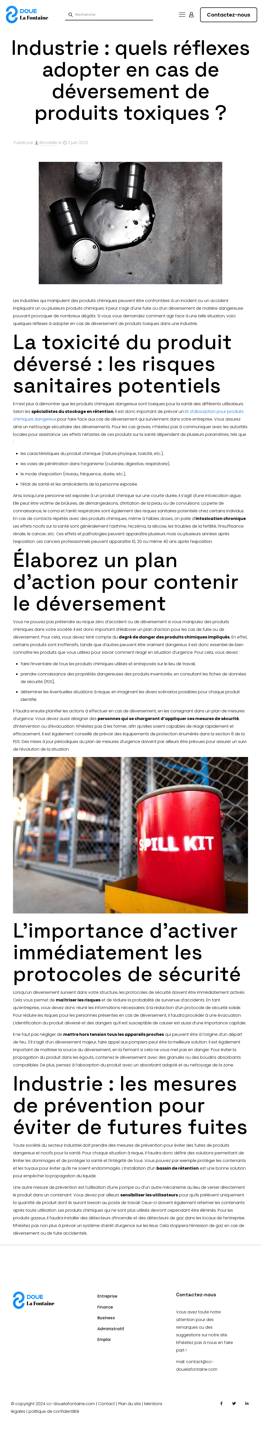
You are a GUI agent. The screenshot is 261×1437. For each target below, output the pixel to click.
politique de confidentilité (54, 1411)
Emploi (104, 1339)
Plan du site (129, 1404)
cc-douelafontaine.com (70, 1404)
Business (106, 1318)
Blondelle (48, 143)
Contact (106, 1404)
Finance (105, 1307)
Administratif (110, 1328)
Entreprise (107, 1296)
